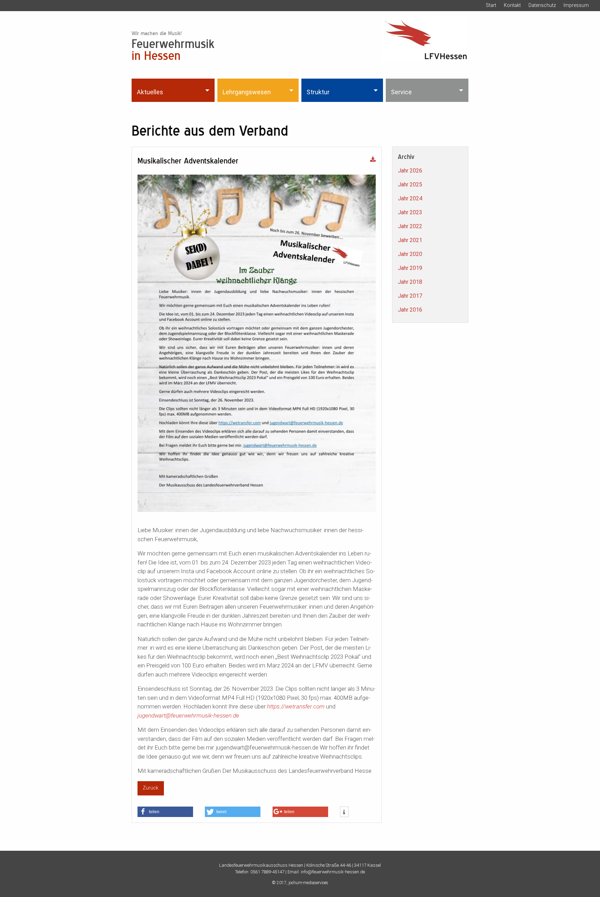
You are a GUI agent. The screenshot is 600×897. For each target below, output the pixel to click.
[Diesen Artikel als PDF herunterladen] (373, 160)
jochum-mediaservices (308, 882)
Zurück (150, 788)
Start (491, 5)
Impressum (576, 5)
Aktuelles (150, 92)
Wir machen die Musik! (157, 33)
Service (401, 92)
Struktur (318, 92)
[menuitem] (174, 90)
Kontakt (512, 5)
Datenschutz (542, 5)
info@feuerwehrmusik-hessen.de (333, 871)
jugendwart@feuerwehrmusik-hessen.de (188, 715)
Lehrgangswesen (247, 92)
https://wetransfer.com (296, 706)
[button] (165, 812)
